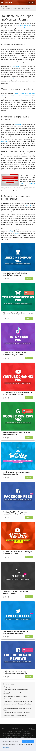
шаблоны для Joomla (24, 26)
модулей (4, 141)
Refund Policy (25, 731)
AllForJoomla (6, 2)
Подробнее (29, 278)
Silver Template (27, 183)
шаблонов (25, 28)
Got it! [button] (28, 741)
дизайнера (18, 124)
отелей (28, 205)
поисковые (15, 66)
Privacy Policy (17, 731)
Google (17, 233)
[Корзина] (30, 2)
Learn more (5, 748)
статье (17, 94)
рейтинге (14, 79)
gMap (11, 231)
